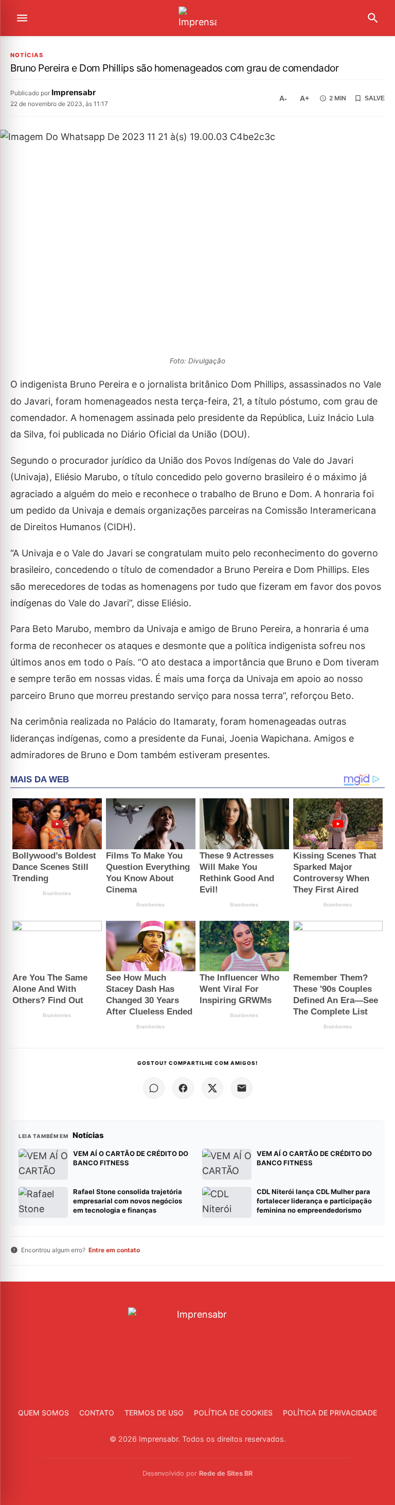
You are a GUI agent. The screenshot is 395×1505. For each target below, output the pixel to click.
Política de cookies (233, 1412)
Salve (375, 98)
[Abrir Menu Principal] (22, 18)
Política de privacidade (330, 1412)
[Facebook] (183, 1088)
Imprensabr (73, 92)
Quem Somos (43, 1412)
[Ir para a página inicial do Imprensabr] (197, 18)
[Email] (242, 1088)
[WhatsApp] (154, 1088)
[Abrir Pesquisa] (373, 18)
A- (283, 98)
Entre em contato (114, 1250)
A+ (304, 98)
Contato (96, 1412)
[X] (212, 1088)
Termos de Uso (154, 1412)
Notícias (26, 55)
